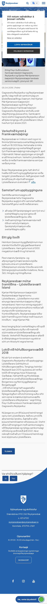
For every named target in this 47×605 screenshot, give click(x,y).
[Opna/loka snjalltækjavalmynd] (43, 3)
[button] (30, 599)
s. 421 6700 (23, 518)
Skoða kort (23, 560)
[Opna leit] (28, 3)
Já (5, 478)
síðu (33, 182)
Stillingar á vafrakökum (24, 51)
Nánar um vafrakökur (14, 38)
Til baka (8, 451)
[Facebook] (13, 581)
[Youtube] (34, 581)
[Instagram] (23, 581)
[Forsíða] (10, 3)
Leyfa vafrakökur (23, 45)
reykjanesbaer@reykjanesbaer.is (23, 522)
